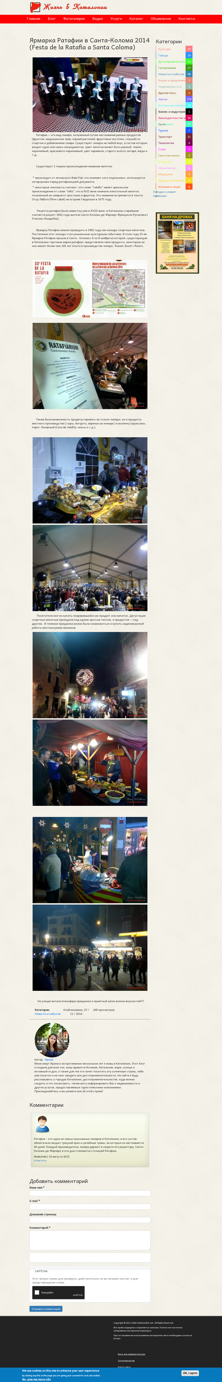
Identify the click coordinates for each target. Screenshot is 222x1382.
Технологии (166, 142)
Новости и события (48, 1013)
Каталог (136, 18)
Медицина (165, 174)
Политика (165, 161)
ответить (40, 1160)
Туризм (163, 130)
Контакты (186, 18)
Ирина (49, 1059)
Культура (164, 49)
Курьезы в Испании (171, 180)
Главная (33, 18)
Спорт (162, 149)
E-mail (34, 1201)
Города (163, 55)
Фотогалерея (74, 18)
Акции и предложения (173, 80)
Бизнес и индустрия (171, 111)
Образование (167, 168)
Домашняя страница (42, 1214)
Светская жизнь (169, 155)
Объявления (161, 18)
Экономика (165, 124)
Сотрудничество (126, 1360)
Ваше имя (37, 1187)
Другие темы (167, 92)
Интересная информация (174, 105)
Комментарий (39, 1228)
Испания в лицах (169, 186)
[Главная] (68, 7)
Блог (52, 18)
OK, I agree (190, 1373)
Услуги (116, 18)
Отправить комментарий (46, 1309)
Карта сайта (124, 1367)
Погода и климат (164, 191)
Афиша (162, 99)
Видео (97, 18)
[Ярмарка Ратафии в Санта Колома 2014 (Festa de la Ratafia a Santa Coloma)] (90, 288)
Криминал (160, 195)
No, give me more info (36, 1379)
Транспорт (165, 136)
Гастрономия (167, 67)
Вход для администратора (131, 1354)
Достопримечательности (175, 61)
